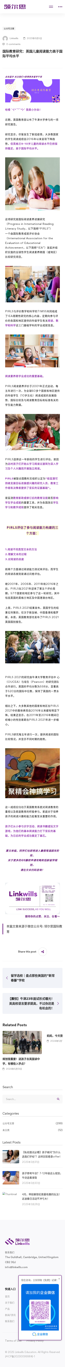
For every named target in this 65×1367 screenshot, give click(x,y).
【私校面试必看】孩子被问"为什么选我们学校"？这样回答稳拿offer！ (42, 1154)
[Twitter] (5, 1274)
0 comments (13, 44)
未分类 (32, 1130)
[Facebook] (10, 1274)
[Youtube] (21, 1274)
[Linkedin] (26, 1274)
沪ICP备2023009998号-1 (20, 1356)
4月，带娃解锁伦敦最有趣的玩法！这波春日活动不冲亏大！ (41, 1196)
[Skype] (16, 1274)
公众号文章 (9, 28)
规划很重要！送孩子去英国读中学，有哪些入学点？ (21, 1061)
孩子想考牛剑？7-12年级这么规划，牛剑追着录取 (42, 1175)
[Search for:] (32, 1099)
